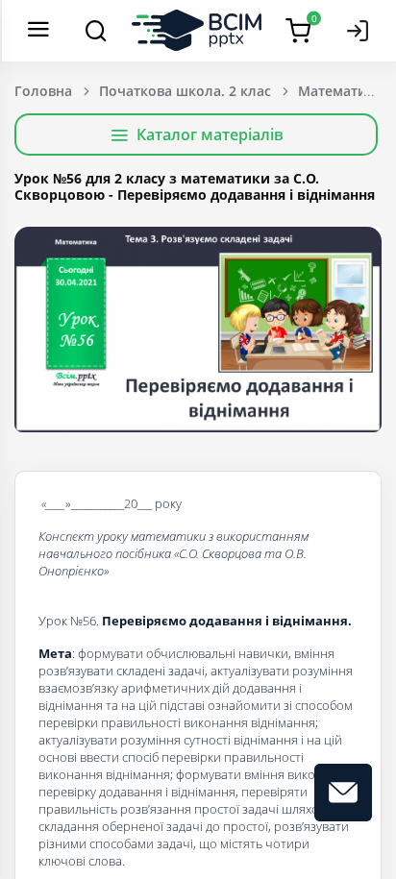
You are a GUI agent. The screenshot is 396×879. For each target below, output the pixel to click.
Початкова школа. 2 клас (185, 91)
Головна (43, 91)
